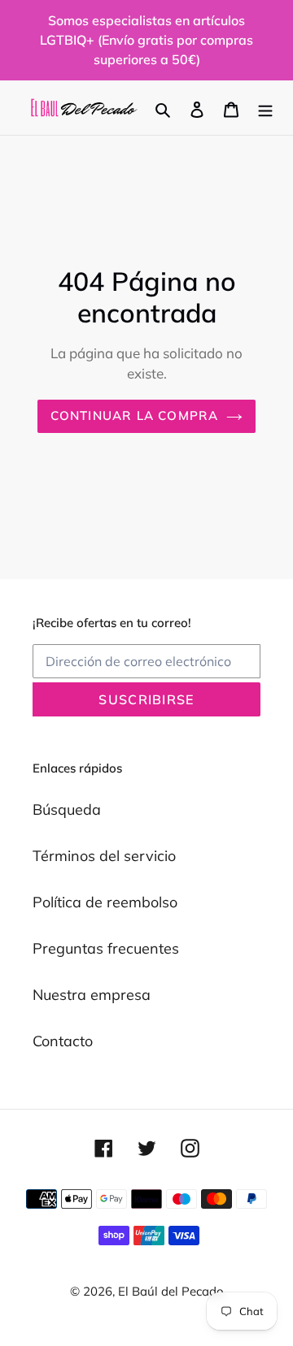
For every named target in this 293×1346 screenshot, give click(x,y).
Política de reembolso (105, 902)
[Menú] (265, 108)
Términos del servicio (104, 855)
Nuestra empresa (92, 994)
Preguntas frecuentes (106, 948)
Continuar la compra (134, 415)
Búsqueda (67, 809)
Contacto (63, 1041)
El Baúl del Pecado (171, 1291)
